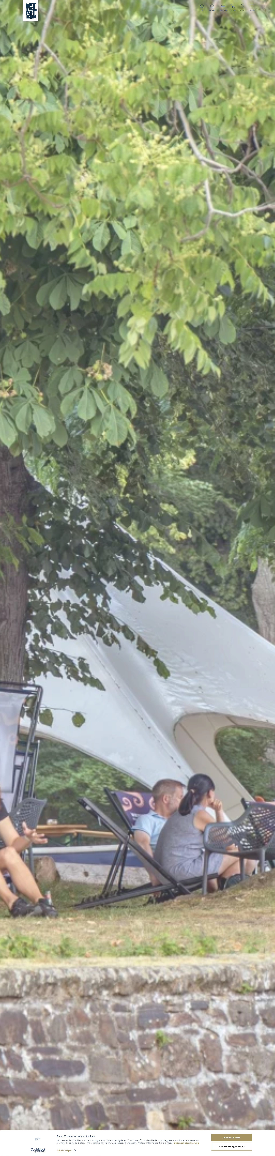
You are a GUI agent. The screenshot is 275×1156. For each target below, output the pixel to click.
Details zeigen (64, 1150)
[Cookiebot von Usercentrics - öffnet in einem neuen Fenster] (38, 1150)
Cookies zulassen (231, 1137)
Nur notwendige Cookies (231, 1146)
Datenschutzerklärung (186, 1142)
